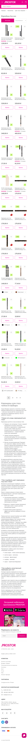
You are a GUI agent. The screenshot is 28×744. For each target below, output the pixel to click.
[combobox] (7, 292)
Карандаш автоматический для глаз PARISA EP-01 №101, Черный (7, 158)
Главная (3, 10)
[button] (11, 26)
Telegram (10, 713)
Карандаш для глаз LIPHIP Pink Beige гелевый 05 (20, 249)
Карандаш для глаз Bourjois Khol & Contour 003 (6, 98)
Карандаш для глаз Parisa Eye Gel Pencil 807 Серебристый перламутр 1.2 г (7, 377)
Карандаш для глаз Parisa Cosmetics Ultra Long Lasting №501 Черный (6, 311)
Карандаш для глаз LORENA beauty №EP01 (20, 311)
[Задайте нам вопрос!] (24, 736)
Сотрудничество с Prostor (7, 682)
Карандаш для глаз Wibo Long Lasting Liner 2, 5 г (7, 68)
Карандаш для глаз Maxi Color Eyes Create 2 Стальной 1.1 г (7, 344)
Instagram (6, 713)
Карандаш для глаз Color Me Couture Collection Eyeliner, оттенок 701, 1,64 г (20, 38)
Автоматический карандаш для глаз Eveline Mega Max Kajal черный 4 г (7, 38)
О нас (2, 670)
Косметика (10, 10)
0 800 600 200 (7, 690)
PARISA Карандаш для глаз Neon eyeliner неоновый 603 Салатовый (20, 344)
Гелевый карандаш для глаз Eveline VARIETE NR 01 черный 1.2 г (7, 278)
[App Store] (8, 610)
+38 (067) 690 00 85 (8, 692)
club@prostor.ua (7, 694)
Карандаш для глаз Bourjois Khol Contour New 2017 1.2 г (20, 68)
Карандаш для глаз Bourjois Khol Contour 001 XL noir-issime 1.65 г (7, 128)
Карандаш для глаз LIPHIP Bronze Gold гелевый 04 (7, 249)
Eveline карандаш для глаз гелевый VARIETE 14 (6, 188)
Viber (14, 713)
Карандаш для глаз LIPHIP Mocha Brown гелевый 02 (7, 218)
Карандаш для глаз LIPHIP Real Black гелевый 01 (20, 188)
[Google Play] (20, 610)
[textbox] (7, 292)
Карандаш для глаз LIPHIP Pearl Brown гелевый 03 (21, 218)
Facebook (2, 713)
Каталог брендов (5, 674)
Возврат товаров (5, 663)
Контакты (3, 667)
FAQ (2, 672)
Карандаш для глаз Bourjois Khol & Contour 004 (20, 98)
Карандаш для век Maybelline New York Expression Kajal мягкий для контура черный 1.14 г (20, 158)
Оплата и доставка (6, 661)
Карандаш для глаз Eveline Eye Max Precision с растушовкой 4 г (21, 278)
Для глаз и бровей (20, 10)
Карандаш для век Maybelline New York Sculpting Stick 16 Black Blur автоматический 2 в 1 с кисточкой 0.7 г (21, 128)
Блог (2, 669)
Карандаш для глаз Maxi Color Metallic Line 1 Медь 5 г (21, 377)
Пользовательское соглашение (9, 665)
